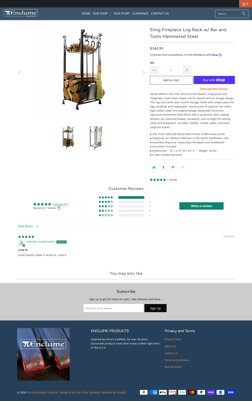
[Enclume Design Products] (21, 13)
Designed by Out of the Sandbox (80, 392)
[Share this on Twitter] (154, 167)
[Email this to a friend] (183, 167)
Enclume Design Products (42, 392)
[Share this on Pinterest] (173, 167)
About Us (170, 346)
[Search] (243, 14)
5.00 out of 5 (60, 204)
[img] (26, 236)
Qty (152, 62)
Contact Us (171, 353)
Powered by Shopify (113, 392)
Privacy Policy (173, 339)
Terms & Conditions (177, 360)
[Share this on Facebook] (164, 167)
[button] (102, 13)
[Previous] (20, 72)
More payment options (214, 88)
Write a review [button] (201, 206)
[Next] (143, 72)
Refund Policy (173, 367)
